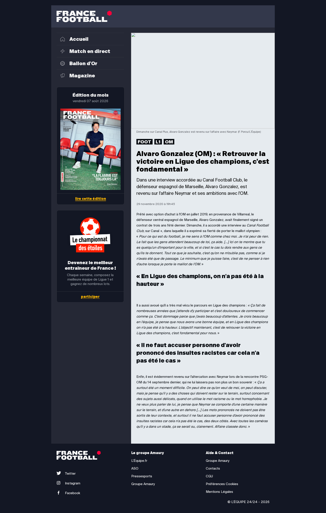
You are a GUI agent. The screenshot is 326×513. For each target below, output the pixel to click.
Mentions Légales (219, 492)
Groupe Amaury (143, 484)
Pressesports (141, 476)
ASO (134, 468)
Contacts (213, 468)
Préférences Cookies (222, 484)
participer (90, 297)
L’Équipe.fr (139, 460)
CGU (209, 476)
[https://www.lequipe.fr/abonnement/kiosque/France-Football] (90, 149)
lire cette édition (90, 199)
